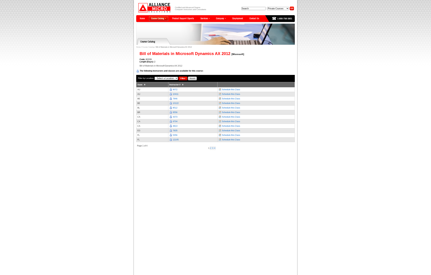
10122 (176, 103)
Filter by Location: (146, 78)
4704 (175, 121)
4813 (175, 126)
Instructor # (175, 85)
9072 (175, 89)
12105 (176, 140)
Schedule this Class (231, 89)
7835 (175, 130)
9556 (175, 112)
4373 (175, 117)
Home (138, 47)
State (140, 85)
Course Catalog (148, 47)
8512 (175, 108)
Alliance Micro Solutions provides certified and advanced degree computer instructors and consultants (154, 7)
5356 (175, 135)
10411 (175, 94)
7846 (175, 99)
